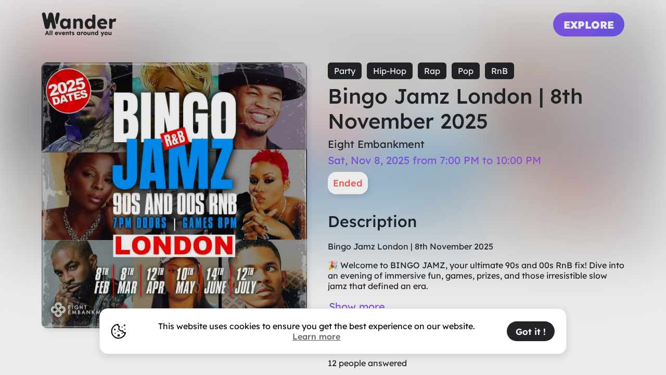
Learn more (316, 336)
